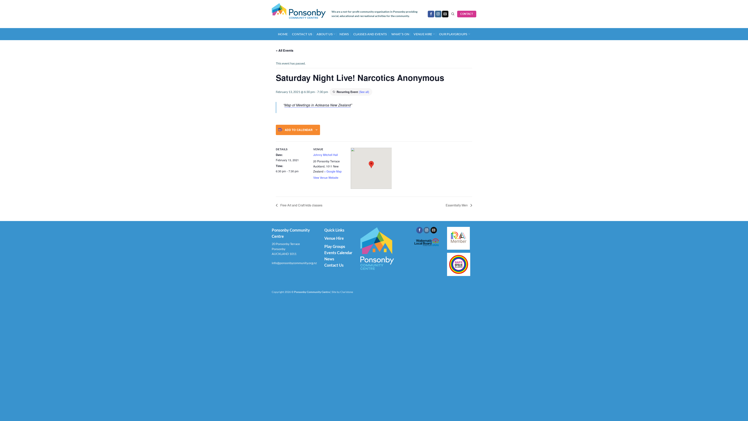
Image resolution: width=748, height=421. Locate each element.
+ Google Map (333, 171)
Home (283, 34)
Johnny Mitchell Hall (325, 155)
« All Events (284, 50)
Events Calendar (338, 252)
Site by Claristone (342, 292)
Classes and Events (370, 34)
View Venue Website (325, 178)
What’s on (400, 34)
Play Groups (334, 246)
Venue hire (423, 34)
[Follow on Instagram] (438, 14)
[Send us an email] (445, 14)
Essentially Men (457, 205)
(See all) (364, 92)
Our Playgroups (453, 34)
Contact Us (302, 34)
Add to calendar (298, 130)
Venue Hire (334, 238)
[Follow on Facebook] (431, 14)
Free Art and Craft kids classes (301, 205)
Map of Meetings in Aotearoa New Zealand (317, 105)
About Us (325, 34)
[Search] (452, 14)
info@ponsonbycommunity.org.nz (294, 263)
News (344, 34)
